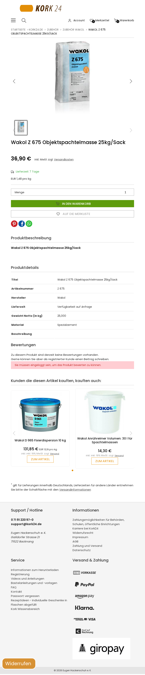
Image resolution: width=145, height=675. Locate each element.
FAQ (13, 587)
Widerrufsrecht (82, 533)
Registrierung (20, 574)
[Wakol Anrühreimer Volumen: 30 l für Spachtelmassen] (104, 435)
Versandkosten (64, 159)
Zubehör (53, 29)
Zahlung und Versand (87, 546)
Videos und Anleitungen (27, 579)
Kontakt (16, 592)
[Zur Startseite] (41, 16)
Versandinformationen (75, 490)
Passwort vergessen (25, 596)
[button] (131, 81)
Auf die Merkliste (76, 214)
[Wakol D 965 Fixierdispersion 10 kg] (40, 437)
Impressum (80, 537)
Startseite (18, 29)
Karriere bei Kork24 (85, 528)
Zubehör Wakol (73, 29)
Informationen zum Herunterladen (35, 570)
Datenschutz (81, 550)
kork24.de (36, 29)
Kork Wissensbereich (25, 609)
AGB (75, 541)
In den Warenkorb (76, 204)
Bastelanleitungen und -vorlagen (34, 583)
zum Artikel (40, 459)
